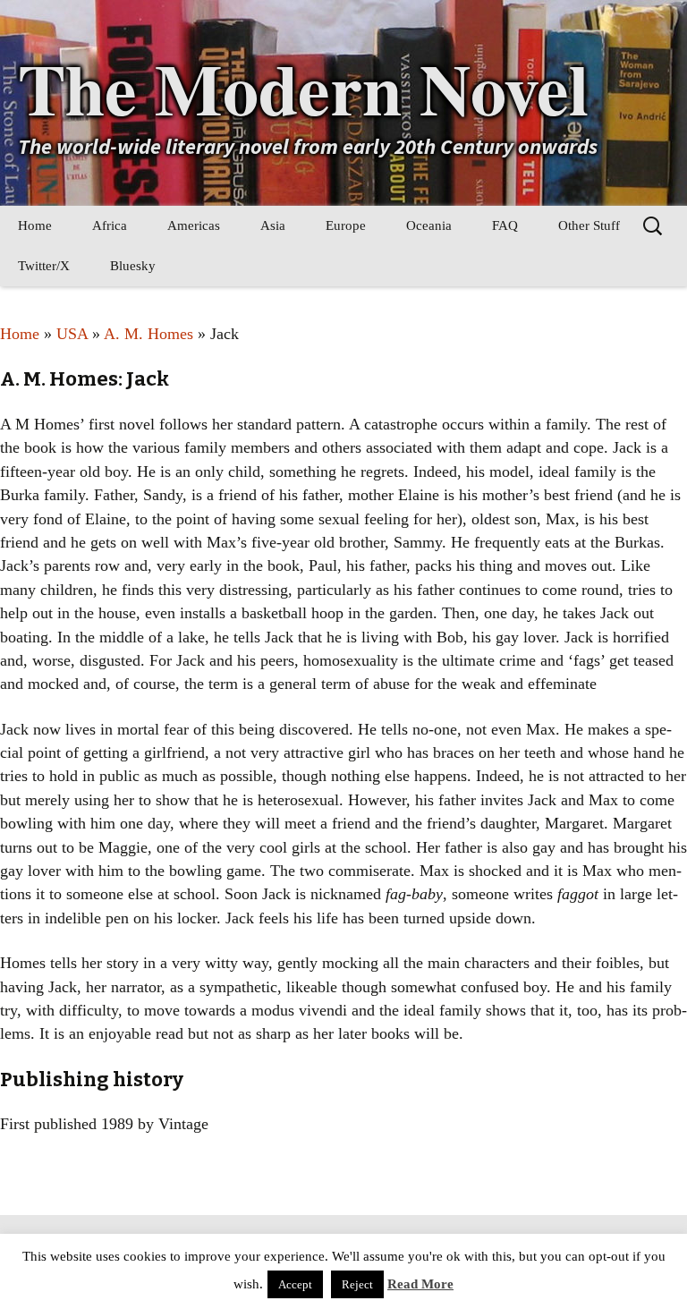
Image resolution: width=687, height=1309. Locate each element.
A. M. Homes (148, 334)
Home (35, 225)
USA (72, 334)
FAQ (505, 225)
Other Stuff (589, 225)
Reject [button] (357, 1284)
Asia (272, 225)
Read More (420, 1284)
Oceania (429, 225)
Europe (346, 225)
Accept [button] (295, 1284)
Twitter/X (44, 266)
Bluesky (133, 266)
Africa (109, 225)
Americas (193, 225)
